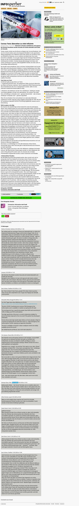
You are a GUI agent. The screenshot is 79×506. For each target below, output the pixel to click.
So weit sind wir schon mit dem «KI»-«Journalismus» (52, 52)
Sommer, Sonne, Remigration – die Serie (51, 64)
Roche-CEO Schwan (24, 61)
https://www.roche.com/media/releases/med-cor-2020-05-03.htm (19, 304)
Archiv (61, 2)
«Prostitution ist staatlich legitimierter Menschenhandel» (53, 165)
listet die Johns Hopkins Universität (21, 99)
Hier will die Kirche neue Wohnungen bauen (54, 176)
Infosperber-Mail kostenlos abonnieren (43, 503)
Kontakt (52, 503)
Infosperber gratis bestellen (50, 7)
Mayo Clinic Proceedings (8, 126)
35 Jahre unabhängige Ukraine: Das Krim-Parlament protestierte (55, 50)
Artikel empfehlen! (6, 194)
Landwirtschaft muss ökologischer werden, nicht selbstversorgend (53, 103)
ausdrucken (20, 194)
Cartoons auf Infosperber (55, 74)
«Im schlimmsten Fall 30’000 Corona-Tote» (55, 54)
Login (53, 2)
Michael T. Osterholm (17, 70)
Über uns (9, 8)
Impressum (62, 503)
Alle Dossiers (60, 88)
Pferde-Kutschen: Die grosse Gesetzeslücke (52, 57)
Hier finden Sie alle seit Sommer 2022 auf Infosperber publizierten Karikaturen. (57, 77)
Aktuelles (3, 8)
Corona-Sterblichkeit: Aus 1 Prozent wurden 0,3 (53, 97)
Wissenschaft (53, 81)
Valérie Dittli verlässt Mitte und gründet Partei (53, 179)
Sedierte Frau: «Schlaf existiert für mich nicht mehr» (53, 169)
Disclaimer (57, 503)
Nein (7, 216)
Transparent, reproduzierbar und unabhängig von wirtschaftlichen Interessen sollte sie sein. (57, 84)
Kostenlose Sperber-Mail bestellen (21, 198)
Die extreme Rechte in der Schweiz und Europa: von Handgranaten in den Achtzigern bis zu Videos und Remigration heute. (51, 69)
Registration (57, 2)
